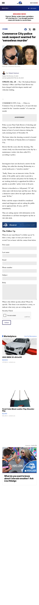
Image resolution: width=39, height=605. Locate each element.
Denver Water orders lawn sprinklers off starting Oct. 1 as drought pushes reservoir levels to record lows (20, 18)
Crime (5, 29)
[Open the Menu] (3, 2)
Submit (6, 322)
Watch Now (33, 3)
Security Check (7, 310)
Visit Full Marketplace (30, 336)
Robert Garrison (14, 73)
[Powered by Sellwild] (34, 445)
